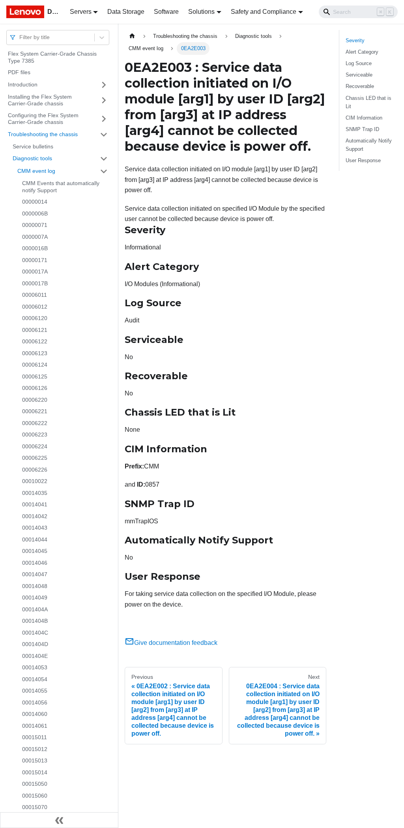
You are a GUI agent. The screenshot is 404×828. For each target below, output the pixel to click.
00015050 (34, 784)
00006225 (34, 458)
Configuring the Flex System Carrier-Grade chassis (43, 119)
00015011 (34, 737)
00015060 (34, 795)
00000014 (34, 202)
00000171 (34, 260)
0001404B (35, 621)
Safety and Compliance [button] (263, 11)
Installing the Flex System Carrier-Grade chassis (40, 100)
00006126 (34, 388)
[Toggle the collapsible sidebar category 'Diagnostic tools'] (103, 158)
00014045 (34, 551)
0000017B (35, 283)
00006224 (34, 446)
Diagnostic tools (32, 158)
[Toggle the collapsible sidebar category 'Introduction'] (103, 85)
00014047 (34, 574)
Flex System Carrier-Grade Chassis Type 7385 (52, 57)
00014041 (34, 504)
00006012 (34, 306)
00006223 (34, 434)
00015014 (34, 772)
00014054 (34, 679)
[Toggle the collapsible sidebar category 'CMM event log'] (103, 171)
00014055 (34, 691)
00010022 (34, 481)
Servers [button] (81, 11)
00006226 (34, 469)
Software (166, 11)
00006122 (34, 341)
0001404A (35, 609)
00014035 (34, 493)
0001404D (35, 644)
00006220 (34, 400)
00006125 (34, 376)
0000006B (35, 213)
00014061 (34, 726)
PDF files (19, 72)
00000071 (34, 225)
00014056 (34, 702)
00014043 (34, 528)
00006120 (34, 318)
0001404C (35, 632)
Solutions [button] (201, 11)
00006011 (34, 295)
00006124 (34, 365)
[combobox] (20, 37)
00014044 (34, 539)
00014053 (34, 667)
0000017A (35, 271)
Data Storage (125, 11)
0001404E (35, 656)
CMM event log (36, 171)
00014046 (34, 563)
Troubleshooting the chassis (43, 134)
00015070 (34, 807)
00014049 (34, 597)
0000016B (35, 248)
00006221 (34, 411)
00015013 (34, 760)
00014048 (34, 586)
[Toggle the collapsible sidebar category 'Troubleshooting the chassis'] (103, 134)
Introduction (22, 84)
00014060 (34, 714)
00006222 (34, 423)
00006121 (34, 330)
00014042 (34, 516)
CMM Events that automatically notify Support (60, 186)
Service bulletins (33, 146)
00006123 (34, 353)
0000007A (35, 237)
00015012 (34, 749)
